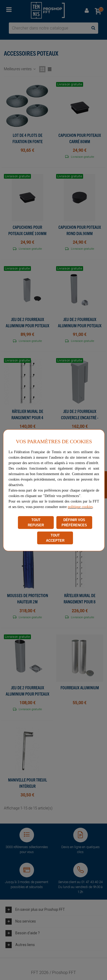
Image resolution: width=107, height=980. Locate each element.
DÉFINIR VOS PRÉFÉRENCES (74, 522)
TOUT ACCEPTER (55, 537)
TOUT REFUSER (36, 522)
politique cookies (80, 507)
